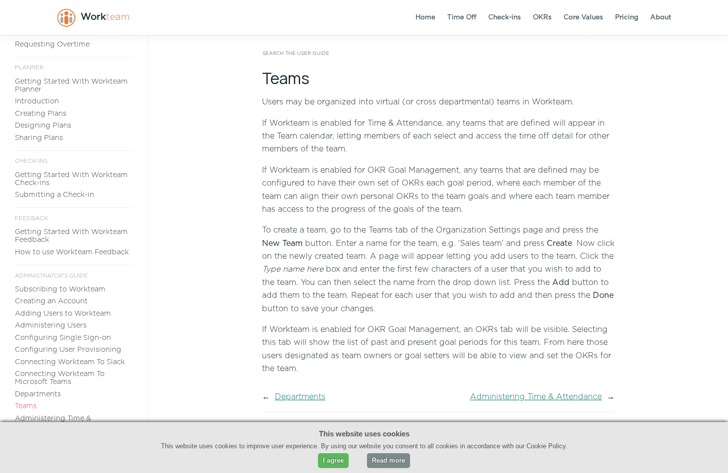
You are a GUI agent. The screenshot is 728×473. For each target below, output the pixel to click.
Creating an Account (51, 301)
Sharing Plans (39, 138)
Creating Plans (40, 113)
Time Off (461, 17)
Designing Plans (43, 125)
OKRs (542, 17)
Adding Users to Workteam (63, 313)
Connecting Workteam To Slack (70, 362)
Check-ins (504, 17)
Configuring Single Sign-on (63, 337)
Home (425, 17)
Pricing (626, 17)
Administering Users (51, 325)
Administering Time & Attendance (536, 397)
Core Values (583, 17)
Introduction (37, 101)
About (660, 17)
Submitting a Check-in (54, 194)
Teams (26, 406)
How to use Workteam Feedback (72, 252)
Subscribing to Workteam (60, 289)
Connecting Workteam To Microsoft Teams (59, 377)
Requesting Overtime (52, 44)
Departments (38, 394)
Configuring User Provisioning (68, 349)
